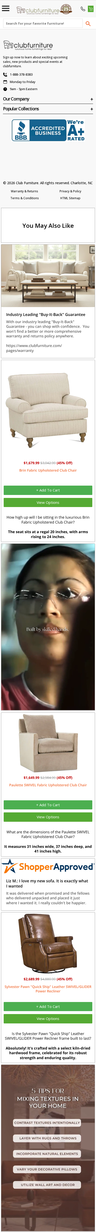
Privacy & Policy (70, 191)
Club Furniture (27, 183)
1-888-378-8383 (21, 74)
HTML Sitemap (70, 198)
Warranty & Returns (24, 191)
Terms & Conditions (24, 198)
